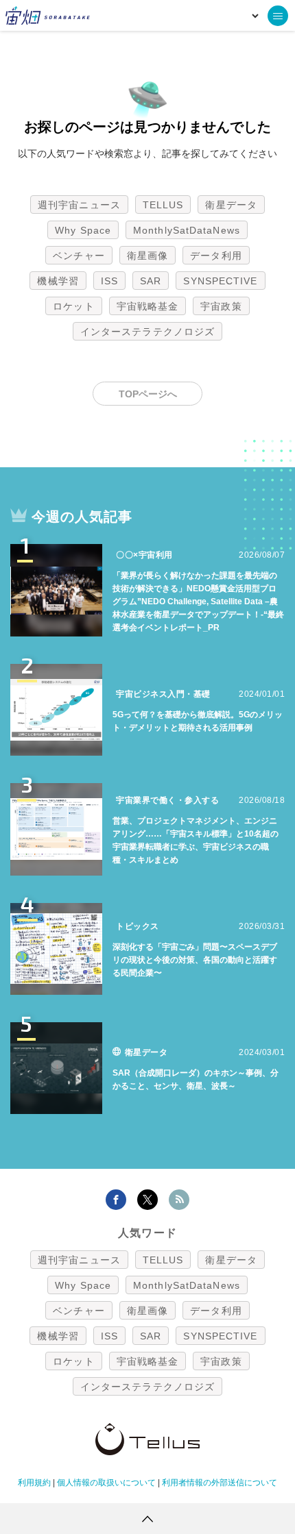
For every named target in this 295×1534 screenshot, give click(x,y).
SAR (150, 280)
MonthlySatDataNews (186, 230)
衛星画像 (147, 255)
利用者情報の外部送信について (219, 1482)
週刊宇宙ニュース (79, 204)
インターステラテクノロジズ (147, 331)
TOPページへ (148, 393)
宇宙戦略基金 (148, 306)
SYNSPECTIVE (220, 280)
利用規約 (34, 1482)
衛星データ (231, 204)
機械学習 (57, 280)
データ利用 (216, 255)
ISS (109, 280)
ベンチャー (79, 255)
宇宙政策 (220, 306)
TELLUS (163, 204)
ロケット (73, 306)
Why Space (83, 230)
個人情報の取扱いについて (106, 1482)
